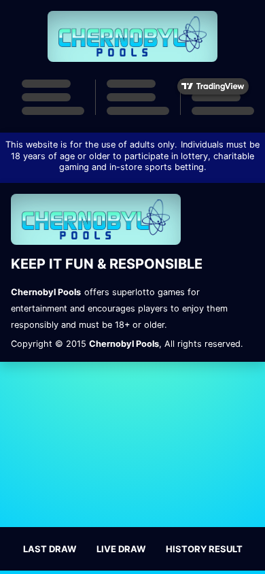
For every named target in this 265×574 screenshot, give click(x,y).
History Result (204, 548)
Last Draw (49, 548)
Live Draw (120, 548)
